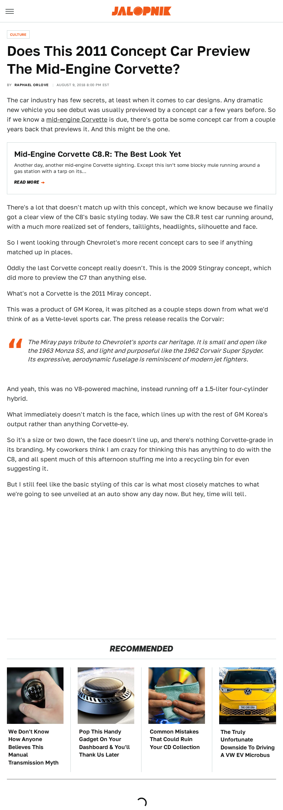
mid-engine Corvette (76, 119)
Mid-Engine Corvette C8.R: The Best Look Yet (97, 154)
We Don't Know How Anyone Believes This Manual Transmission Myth (33, 747)
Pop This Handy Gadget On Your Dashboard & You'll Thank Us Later (104, 743)
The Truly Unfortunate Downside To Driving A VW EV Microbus (248, 743)
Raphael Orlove (31, 85)
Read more (26, 182)
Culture (18, 34)
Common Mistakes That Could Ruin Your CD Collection (175, 739)
